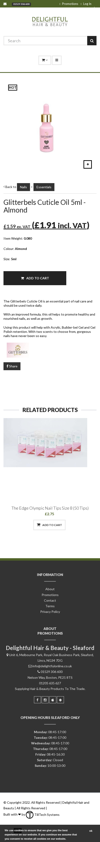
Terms (50, 606)
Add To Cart (37, 278)
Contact (50, 600)
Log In (87, 4)
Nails (23, 187)
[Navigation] (57, 60)
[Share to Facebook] (25, 525)
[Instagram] (45, 699)
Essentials (44, 187)
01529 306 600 (21, 4)
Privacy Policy (50, 612)
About (50, 589)
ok (90, 830)
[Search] (92, 40)
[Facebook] (37, 699)
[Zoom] (87, 164)
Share (12, 366)
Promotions (70, 4)
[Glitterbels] (50, 350)
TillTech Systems (47, 815)
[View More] (74, 525)
